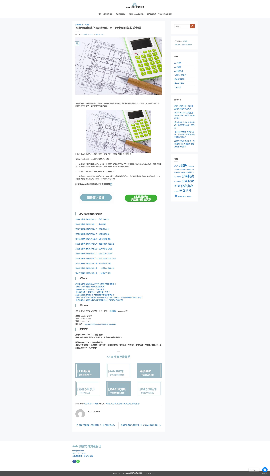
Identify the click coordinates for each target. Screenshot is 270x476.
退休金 (184, 196)
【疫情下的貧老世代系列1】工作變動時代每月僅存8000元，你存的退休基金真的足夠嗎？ (109, 297)
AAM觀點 (177, 67)
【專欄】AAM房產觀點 (136, 14)
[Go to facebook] (265, 469)
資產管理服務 (120, 14)
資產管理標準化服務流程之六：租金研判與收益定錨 (94, 244)
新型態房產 (135, 404)
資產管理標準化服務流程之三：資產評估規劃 (92, 229)
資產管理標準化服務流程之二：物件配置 (90, 224)
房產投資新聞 (121, 404)
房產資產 (128, 404)
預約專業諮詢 (151, 14)
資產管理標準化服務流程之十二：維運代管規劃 (93, 273)
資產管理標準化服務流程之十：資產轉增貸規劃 (93, 263)
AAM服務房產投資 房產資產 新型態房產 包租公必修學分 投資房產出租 (184, 169)
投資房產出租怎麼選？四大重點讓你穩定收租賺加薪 (94, 295)
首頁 (99, 14)
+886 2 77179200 (78, 453)
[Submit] (192, 26)
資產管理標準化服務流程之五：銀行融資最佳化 (93, 239)
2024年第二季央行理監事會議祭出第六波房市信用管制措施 (184, 115)
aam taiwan (99, 34)
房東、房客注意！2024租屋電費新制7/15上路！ (183, 107)
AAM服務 (86, 25)
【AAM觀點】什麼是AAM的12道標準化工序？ (92, 292)
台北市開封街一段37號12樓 (82, 456)
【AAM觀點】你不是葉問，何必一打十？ (90, 289)
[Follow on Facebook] (74, 461)
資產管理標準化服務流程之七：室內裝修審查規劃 (94, 249)
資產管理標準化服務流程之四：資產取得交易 (92, 234)
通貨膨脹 (189, 196)
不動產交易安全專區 (165, 14)
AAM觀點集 (178, 71)
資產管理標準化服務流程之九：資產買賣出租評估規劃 (95, 258)
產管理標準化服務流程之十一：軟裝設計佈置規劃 (95, 268)
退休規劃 (180, 196)
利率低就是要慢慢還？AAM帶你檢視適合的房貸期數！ (95, 284)
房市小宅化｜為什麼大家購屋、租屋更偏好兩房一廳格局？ (184, 125)
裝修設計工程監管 (106, 253)
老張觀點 (177, 87)
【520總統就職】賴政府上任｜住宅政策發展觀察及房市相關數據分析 (184, 134)
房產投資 (113, 404)
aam (74, 451)
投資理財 (176, 191)
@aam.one (80, 451)
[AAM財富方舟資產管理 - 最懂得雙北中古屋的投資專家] (135, 5)
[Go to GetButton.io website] (265, 474)
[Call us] (78, 461)
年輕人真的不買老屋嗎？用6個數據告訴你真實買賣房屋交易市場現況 (184, 144)
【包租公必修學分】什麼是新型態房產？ (90, 286)
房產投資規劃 (107, 14)
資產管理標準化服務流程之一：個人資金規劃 (92, 219)
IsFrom (154, 473)
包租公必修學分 (180, 75)
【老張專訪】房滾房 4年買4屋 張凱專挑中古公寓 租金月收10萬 (99, 300)
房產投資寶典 (79, 25)
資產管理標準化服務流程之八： (87, 253)
